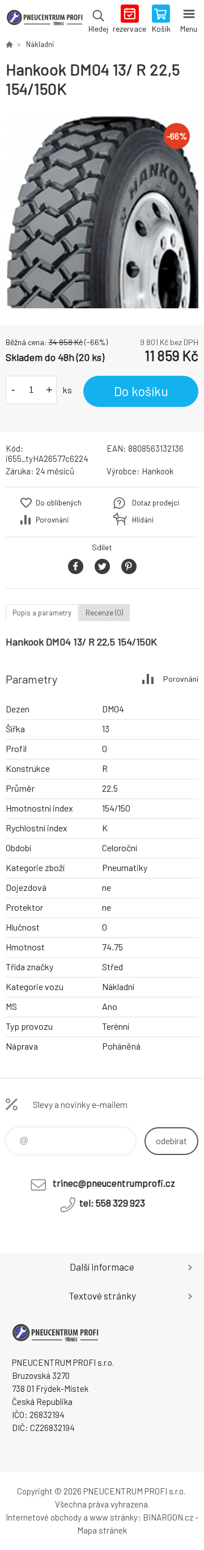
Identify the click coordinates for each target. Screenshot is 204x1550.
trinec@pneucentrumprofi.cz (114, 1182)
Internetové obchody (44, 1517)
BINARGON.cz (168, 1517)
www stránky (114, 1517)
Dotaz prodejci (155, 502)
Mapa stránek (102, 1530)
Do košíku (141, 391)
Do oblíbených (59, 502)
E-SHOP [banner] (44, 20)
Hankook (157, 471)
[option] (102, 212)
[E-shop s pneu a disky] (9, 44)
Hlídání (143, 519)
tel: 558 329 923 (112, 1202)
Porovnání (52, 519)
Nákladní (40, 44)
